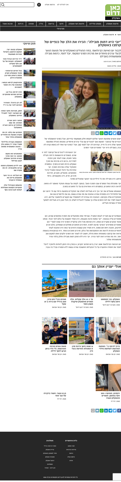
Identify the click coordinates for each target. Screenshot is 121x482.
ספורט (31, 24)
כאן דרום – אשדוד (50, 468)
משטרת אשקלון (49, 457)
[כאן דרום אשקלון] (109, 10)
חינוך (61, 24)
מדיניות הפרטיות (71, 449)
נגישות (71, 453)
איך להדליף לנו (63, 4)
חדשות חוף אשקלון (76, 24)
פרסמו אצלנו (50, 4)
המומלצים (50, 464)
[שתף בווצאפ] (102, 133)
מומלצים (49, 440)
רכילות (20, 24)
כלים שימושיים (71, 440)
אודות (71, 460)
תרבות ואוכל (8, 24)
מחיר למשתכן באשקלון (50, 453)
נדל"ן (41, 24)
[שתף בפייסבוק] (39, 4)
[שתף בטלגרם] (110, 133)
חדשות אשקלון (112, 24)
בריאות (51, 24)
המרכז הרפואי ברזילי (50, 446)
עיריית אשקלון (50, 449)
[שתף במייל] (97, 133)
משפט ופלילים (95, 24)
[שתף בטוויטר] (115, 133)
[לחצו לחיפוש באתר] (2, 4)
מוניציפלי (60, 29)
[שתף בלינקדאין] (106, 133)
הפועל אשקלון (50, 460)
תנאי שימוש (71, 446)
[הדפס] (93, 133)
